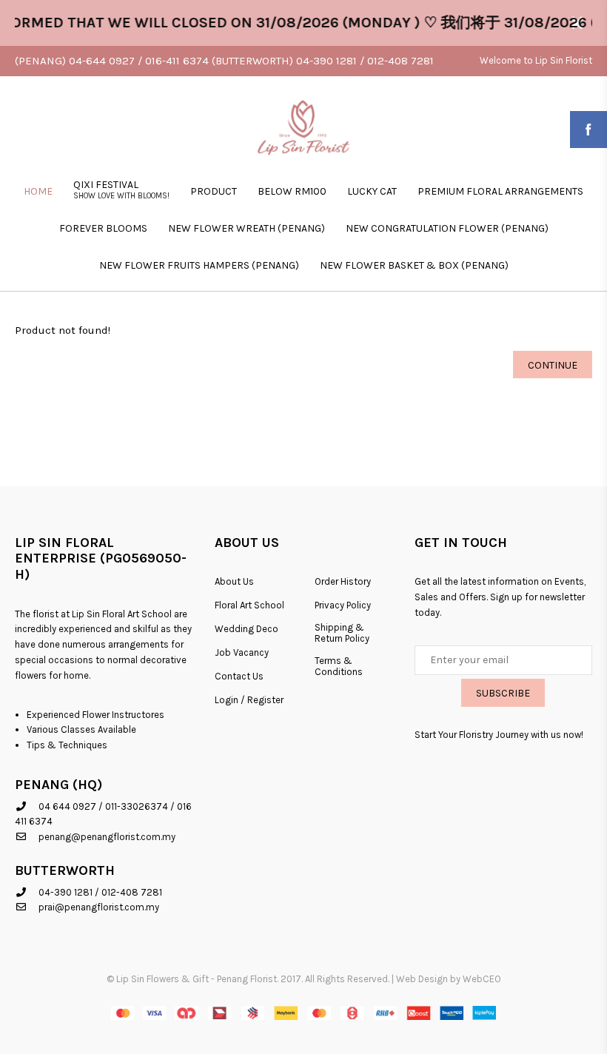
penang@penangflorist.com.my (106, 836)
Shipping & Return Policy (342, 633)
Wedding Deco (246, 628)
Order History (343, 581)
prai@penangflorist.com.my (98, 907)
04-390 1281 (65, 892)
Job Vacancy (242, 652)
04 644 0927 (67, 806)
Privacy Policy (343, 605)
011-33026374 (136, 806)
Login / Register (249, 699)
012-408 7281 (131, 892)
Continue (552, 365)
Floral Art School (249, 605)
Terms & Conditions (339, 666)
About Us (234, 581)
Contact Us (239, 676)
